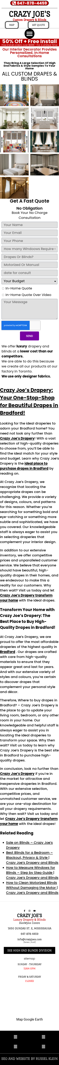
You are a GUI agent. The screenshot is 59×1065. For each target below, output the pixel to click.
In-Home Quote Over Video (28, 294)
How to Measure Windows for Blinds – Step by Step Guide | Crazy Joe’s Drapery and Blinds (32, 872)
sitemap (29, 958)
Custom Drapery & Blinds (29, 20)
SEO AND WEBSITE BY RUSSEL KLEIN (29, 1059)
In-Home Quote (18, 288)
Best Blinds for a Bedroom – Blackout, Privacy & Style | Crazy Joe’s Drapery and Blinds (32, 857)
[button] (29, 34)
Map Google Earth (29, 1019)
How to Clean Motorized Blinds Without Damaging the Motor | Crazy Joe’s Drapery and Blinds (32, 887)
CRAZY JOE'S (29, 13)
